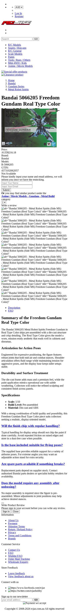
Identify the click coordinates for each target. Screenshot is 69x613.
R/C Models (14, 44)
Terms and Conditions (19, 535)
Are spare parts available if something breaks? (33, 464)
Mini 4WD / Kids (17, 63)
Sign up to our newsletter (14, 596)
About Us (13, 520)
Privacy (12, 532)
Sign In (6, 511)
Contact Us (14, 549)
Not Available (8, 173)
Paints (11, 56)
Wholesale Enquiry (18, 562)
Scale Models (15, 53)
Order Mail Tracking (19, 559)
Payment (12, 523)
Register (19, 16)
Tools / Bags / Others (19, 60)
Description (14, 307)
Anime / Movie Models (20, 66)
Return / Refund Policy (20, 529)
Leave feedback (16, 573)
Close (15, 511)
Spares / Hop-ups (17, 47)
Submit (6, 190)
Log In (18, 13)
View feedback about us (20, 576)
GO (36, 39)
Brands (12, 538)
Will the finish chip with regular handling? (30, 426)
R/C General (14, 50)
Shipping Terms (16, 526)
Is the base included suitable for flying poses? (32, 445)
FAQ (10, 310)
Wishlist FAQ (15, 555)
